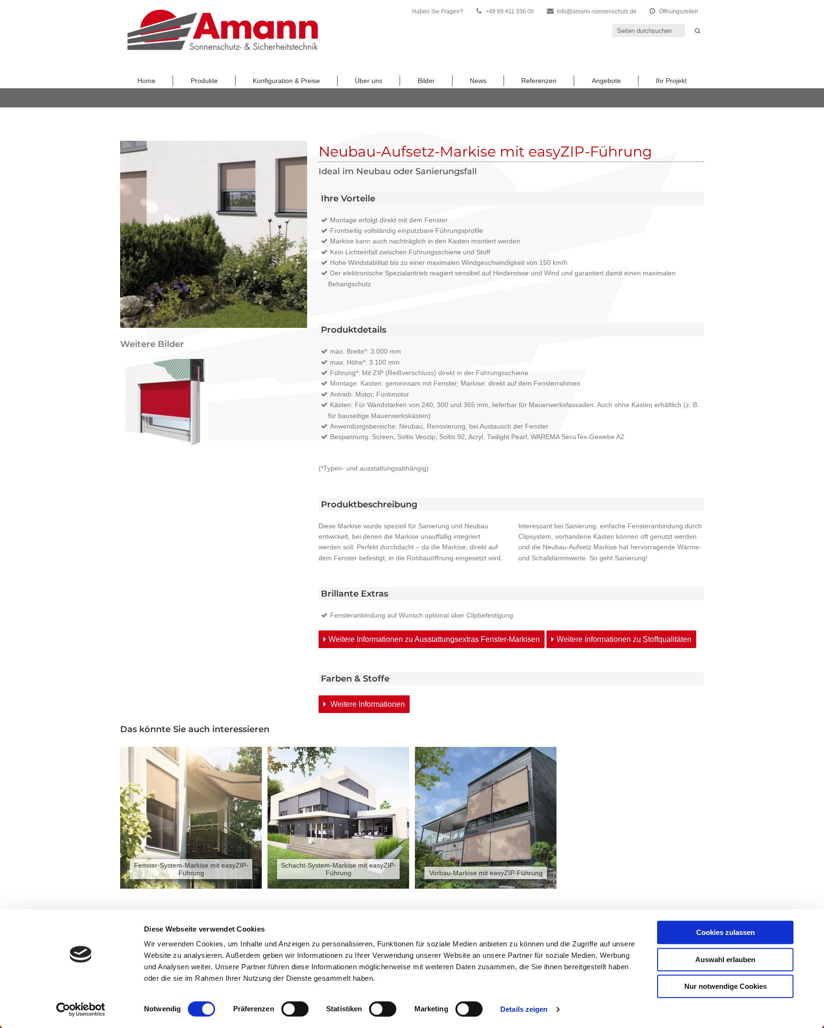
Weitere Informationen (367, 704)
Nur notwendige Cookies (725, 986)
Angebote (606, 80)
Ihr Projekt (671, 80)
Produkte (204, 80)
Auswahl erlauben (725, 959)
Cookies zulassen (725, 932)
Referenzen (538, 80)
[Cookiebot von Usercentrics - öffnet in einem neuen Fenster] (81, 1009)
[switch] (295, 1009)
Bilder (426, 80)
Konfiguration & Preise (286, 80)
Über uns (368, 80)
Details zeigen (523, 1009)
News (478, 80)
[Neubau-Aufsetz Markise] (164, 403)
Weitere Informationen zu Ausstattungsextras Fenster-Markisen (434, 639)
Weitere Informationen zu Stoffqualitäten (623, 639)
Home (146, 80)
